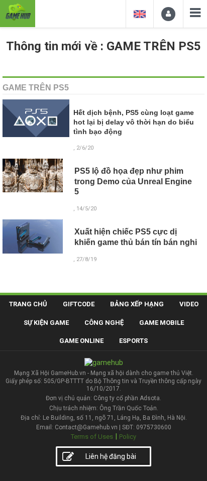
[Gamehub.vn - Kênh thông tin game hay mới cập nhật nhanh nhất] (17, 12)
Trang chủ (28, 304)
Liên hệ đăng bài (110, 456)
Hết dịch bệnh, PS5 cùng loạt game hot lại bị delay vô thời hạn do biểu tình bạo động (133, 122)
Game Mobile (161, 322)
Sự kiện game (46, 322)
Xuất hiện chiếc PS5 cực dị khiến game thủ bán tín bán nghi (135, 237)
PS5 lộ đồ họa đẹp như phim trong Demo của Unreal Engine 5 (133, 181)
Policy (127, 436)
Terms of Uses (92, 436)
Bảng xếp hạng (137, 304)
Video (188, 304)
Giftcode (78, 304)
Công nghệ (104, 322)
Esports (133, 340)
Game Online (81, 340)
